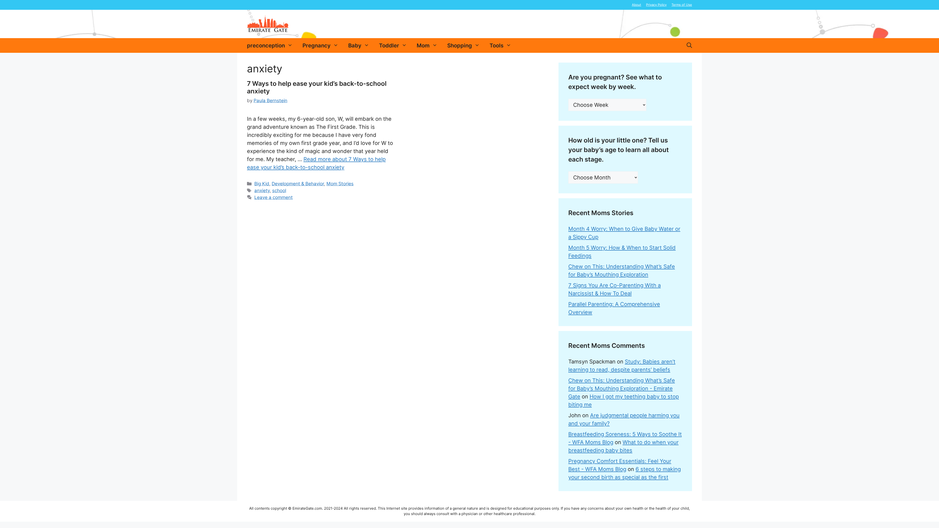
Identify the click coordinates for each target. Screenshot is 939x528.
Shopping (459, 45)
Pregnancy (316, 45)
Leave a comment (273, 197)
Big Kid (261, 184)
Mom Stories (340, 184)
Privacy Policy (656, 5)
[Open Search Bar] (689, 45)
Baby (354, 45)
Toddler (389, 45)
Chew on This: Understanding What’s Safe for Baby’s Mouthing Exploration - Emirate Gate (621, 388)
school (279, 190)
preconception (266, 45)
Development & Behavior (298, 184)
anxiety (262, 190)
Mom (423, 45)
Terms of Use (681, 5)
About (636, 5)
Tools (496, 45)
